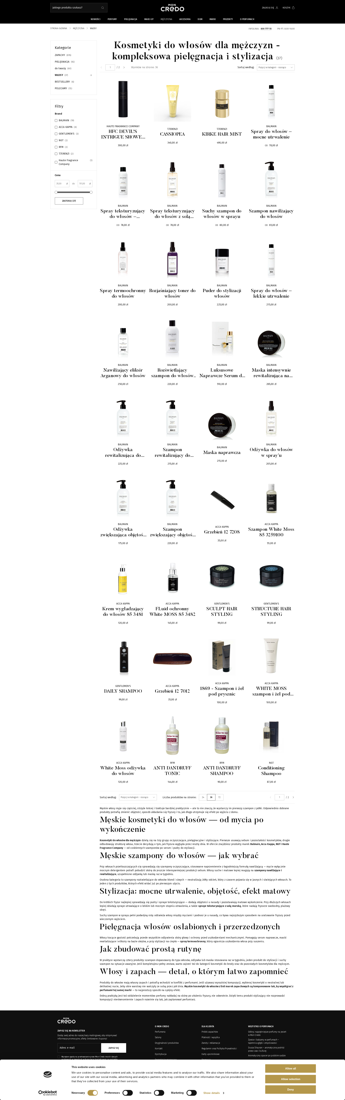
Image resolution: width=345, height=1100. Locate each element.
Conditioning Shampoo (271, 771)
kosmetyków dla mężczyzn (274, 963)
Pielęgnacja (130, 19)
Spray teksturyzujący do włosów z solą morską (172, 214)
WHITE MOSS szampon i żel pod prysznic (271, 692)
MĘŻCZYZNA (166, 19)
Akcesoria (184, 19)
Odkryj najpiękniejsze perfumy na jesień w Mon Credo (267, 1033)
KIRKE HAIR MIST (222, 134)
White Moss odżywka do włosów (123, 771)
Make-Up (148, 19)
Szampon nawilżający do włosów (271, 214)
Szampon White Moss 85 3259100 (271, 532)
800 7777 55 (266, 29)
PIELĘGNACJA (64, 61)
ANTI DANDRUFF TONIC (172, 771)
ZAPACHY (62, 55)
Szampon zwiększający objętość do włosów (172, 532)
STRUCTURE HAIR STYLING (271, 612)
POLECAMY (63, 88)
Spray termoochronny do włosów (123, 294)
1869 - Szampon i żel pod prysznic (222, 692)
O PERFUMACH (247, 19)
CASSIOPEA (172, 134)
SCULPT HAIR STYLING (221, 612)
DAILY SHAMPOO (123, 691)
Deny (290, 1089)
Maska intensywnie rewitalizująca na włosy (271, 373)
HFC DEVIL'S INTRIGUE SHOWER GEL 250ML (123, 134)
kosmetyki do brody (222, 963)
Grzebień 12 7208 (222, 532)
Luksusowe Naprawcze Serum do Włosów (221, 373)
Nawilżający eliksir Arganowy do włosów (123, 373)
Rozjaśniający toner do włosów (172, 294)
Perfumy (112, 19)
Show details (211, 1092)
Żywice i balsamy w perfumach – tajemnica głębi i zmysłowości (263, 1041)
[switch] (128, 1093)
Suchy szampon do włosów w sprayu (221, 214)
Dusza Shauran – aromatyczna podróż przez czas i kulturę (266, 1049)
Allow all (290, 1068)
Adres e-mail (67, 1047)
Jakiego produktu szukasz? (67, 7)
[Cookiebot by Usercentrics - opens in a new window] (47, 1093)
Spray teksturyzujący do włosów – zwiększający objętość (123, 214)
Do (73, 183)
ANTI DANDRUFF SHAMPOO (222, 771)
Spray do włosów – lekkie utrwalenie (271, 294)
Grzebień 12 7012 (172, 691)
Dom (200, 19)
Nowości (95, 19)
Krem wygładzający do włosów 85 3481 (123, 612)
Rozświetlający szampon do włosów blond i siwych (172, 373)
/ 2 (118, 67)
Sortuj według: (246, 67)
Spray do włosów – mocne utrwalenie (271, 134)
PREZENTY (228, 19)
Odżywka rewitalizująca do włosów (123, 453)
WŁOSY (61, 75)
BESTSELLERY (64, 81)
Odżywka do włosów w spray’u (271, 453)
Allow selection (290, 1079)
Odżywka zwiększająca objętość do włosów (123, 532)
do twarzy (63, 68)
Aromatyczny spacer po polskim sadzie (267, 1055)
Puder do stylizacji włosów (222, 294)
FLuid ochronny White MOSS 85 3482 (173, 612)
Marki (213, 19)
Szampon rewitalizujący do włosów (172, 453)
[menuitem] (101, 67)
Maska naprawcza (222, 453)
